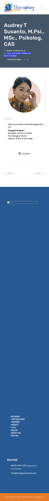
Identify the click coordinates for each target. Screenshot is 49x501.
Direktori (16, 433)
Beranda (15, 416)
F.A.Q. (13, 427)
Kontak (14, 436)
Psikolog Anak (14, 59)
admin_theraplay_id (15, 51)
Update (14, 425)
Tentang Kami (18, 419)
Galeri (14, 430)
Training (15, 422)
